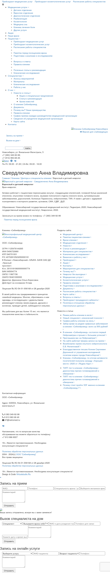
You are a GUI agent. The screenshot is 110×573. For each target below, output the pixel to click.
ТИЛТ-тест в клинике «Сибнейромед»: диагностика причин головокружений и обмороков (81, 370)
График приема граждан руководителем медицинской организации (45, 115)
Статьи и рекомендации (30, 98)
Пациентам (13, 38)
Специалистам (15, 75)
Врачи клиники (70, 239)
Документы (19, 107)
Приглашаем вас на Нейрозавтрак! (79, 337)
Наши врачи (13, 35)
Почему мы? (69, 271)
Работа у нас (20, 87)
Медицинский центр (72, 234)
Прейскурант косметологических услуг (53, 1)
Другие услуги (20, 30)
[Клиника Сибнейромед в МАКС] (5, 160)
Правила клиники (22, 64)
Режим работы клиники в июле (77, 315)
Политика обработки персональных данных (22, 451)
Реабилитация (20, 18)
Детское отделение (23, 10)
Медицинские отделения (75, 242)
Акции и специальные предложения (36, 95)
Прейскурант (69, 259)
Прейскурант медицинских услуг (17, 1)
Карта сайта (19, 121)
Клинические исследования (27, 72)
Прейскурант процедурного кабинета (80, 299)
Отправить (9, 505)
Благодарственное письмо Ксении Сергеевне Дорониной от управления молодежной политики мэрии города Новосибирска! (84, 352)
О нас (11, 90)
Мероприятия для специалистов (78, 268)
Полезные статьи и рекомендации (30, 70)
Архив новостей (26, 101)
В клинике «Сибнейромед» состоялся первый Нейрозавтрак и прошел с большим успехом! (84, 333)
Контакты (12, 124)
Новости (67, 245)
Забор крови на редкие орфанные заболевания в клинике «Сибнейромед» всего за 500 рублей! (85, 325)
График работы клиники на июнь (78, 320)
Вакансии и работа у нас (75, 257)
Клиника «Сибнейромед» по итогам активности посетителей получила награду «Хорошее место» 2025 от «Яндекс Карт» (85, 360)
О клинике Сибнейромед (25, 104)
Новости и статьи (22, 92)
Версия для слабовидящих (95, 131)
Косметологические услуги (75, 279)
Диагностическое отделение (27, 15)
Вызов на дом (13, 140)
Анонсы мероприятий (24, 78)
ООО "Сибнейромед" (26, 454)
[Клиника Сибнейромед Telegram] (11, 160)
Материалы (19, 81)
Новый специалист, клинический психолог (83, 317)
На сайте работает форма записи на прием (84, 340)
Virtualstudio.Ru (23, 474)
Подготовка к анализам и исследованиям (33, 55)
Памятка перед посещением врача (30, 52)
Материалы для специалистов (77, 251)
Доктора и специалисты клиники (36, 178)
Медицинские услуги (18, 7)
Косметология (20, 21)
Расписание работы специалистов (89, 1)
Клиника (15, 178)
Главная (6, 178)
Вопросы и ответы (22, 61)
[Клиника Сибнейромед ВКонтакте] (15, 160)
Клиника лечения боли (24, 27)
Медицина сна (20, 24)
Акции (10, 32)
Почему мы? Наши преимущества (30, 110)
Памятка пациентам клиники (76, 237)
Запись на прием (14, 135)
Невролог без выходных (74, 274)
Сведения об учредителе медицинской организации (38, 118)
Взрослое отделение (23, 12)
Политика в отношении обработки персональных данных (79, 304)
